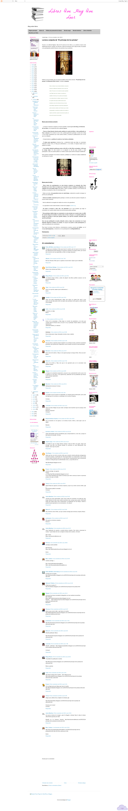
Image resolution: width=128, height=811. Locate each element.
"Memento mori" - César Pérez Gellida (35, 309)
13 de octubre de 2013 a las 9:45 (61, 275)
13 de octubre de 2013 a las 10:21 (58, 297)
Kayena (47, 392)
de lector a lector (50, 431)
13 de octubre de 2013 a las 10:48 (57, 309)
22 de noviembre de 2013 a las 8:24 (59, 630)
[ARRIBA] (122, 808)
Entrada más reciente (47, 782)
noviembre (35, 96)
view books (36, 444)
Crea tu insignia (92, 260)
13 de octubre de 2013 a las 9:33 (65, 267)
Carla (47, 309)
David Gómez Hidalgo (51, 267)
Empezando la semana (36, 133)
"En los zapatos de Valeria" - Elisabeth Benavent (36, 178)
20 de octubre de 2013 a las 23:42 (62, 496)
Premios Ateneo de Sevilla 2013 (35, 114)
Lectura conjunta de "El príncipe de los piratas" (35, 280)
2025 (33, 66)
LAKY (92, 156)
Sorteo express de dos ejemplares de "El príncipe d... (36, 261)
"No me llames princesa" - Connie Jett (36, 171)
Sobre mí (41, 30)
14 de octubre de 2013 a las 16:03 (66, 418)
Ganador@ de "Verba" (36, 344)
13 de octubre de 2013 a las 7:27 (68, 247)
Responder (48, 254)
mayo (34, 401)
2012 (33, 411)
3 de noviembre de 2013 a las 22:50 (61, 558)
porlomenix (48, 518)
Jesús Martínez (49, 496)
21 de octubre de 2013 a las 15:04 (59, 509)
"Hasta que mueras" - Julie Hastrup (35, 108)
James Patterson (97, 292)
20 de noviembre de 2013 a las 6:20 (68, 571)
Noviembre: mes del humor (35, 208)
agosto (34, 395)
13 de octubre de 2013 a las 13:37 (58, 350)
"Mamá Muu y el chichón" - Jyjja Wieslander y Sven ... (36, 247)
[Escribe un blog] (60, 235)
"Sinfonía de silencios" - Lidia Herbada (36, 268)
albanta (47, 258)
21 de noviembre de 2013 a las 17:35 (60, 620)
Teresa (47, 483)
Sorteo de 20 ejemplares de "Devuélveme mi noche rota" (36, 338)
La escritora (95, 291)
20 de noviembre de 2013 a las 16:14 (58, 593)
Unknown (48, 340)
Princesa (48, 542)
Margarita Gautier (92, 257)
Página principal (33, 30)
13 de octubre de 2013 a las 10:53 (55, 319)
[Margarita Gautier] (89, 259)
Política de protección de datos (54, 30)
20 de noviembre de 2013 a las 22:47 (59, 609)
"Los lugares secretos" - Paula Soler (36, 387)
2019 (33, 79)
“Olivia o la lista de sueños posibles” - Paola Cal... (36, 316)
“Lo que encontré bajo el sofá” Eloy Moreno (35, 302)
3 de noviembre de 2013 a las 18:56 (58, 542)
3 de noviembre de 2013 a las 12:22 (62, 528)
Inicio (65, 782)
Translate (94, 269)
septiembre (35, 391)
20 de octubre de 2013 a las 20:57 (57, 483)
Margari (47, 371)
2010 (33, 415)
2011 (33, 413)
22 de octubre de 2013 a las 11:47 (60, 518)
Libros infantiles (87, 30)
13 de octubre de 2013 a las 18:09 (58, 371)
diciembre (35, 93)
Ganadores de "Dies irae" (35, 184)
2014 (33, 89)
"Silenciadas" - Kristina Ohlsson (36, 254)
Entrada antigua (82, 782)
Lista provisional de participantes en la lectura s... (36, 222)
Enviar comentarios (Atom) (55, 785)
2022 (33, 73)
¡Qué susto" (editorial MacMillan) (36, 165)
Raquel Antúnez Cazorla (52, 418)
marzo (34, 405)
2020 (33, 77)
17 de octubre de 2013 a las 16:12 (60, 453)
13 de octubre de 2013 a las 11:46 (59, 340)
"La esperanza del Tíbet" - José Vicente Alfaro (36, 121)
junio (34, 399)
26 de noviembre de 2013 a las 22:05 (62, 656)
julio (34, 397)
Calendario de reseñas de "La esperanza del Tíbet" (36, 288)
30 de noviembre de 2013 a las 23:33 (62, 713)
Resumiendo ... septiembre (35, 295)
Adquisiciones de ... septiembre (35, 361)
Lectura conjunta (50, 237)
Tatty (47, 287)
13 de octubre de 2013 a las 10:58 (59, 332)
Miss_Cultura (49, 558)
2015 (33, 87)
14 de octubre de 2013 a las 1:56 (57, 392)
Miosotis (48, 384)
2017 (33, 83)
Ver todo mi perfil (93, 162)
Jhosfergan (48, 453)
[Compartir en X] (61, 235)
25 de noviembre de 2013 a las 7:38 (59, 643)
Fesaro (47, 469)
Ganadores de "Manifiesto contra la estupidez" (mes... (36, 139)
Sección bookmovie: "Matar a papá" (36, 146)
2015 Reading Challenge (34, 430)
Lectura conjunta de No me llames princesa (35, 375)
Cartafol (48, 297)
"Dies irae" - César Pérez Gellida (35, 188)
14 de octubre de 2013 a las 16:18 (63, 431)
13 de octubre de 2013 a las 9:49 (56, 287)
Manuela (48, 350)
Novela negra (67, 30)
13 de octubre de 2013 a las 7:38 (57, 258)
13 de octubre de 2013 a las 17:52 (59, 360)
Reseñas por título (33, 32)
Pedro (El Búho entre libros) (53, 247)
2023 (33, 71)
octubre (35, 99)
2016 (33, 85)
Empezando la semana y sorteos (36, 274)
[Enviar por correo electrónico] (58, 235)
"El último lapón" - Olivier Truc (35, 381)
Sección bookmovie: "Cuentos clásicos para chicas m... (36, 239)
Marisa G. (48, 360)
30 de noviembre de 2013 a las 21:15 (58, 684)
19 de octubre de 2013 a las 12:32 (58, 469)
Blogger (69, 799)
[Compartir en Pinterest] (64, 235)
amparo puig (49, 441)
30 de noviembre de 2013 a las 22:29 (58, 695)
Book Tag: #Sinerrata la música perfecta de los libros (36, 324)
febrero (35, 407)
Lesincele (48, 405)
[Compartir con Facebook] (63, 235)
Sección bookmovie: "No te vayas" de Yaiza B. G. (36, 349)
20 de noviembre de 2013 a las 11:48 (64, 583)
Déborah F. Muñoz (50, 583)
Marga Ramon (49, 275)
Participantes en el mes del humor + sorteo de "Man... (36, 159)
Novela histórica (77, 30)
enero (34, 409)
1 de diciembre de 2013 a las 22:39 (61, 727)
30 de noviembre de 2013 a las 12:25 (57, 672)
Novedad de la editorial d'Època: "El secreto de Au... (36, 152)
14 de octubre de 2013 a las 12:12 (59, 405)
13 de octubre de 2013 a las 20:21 (58, 384)
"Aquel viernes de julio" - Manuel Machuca (36, 368)
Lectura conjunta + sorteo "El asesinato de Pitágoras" (36, 196)
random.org (73, 205)
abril (34, 403)
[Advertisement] (64, 771)
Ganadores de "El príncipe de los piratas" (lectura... (35, 214)
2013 (33, 91)
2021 (33, 75)
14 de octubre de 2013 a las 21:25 (60, 441)
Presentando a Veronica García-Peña (36, 128)
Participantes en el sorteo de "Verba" (36, 355)
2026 (33, 64)
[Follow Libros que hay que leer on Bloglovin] (95, 170)
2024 (33, 69)
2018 (33, 81)
